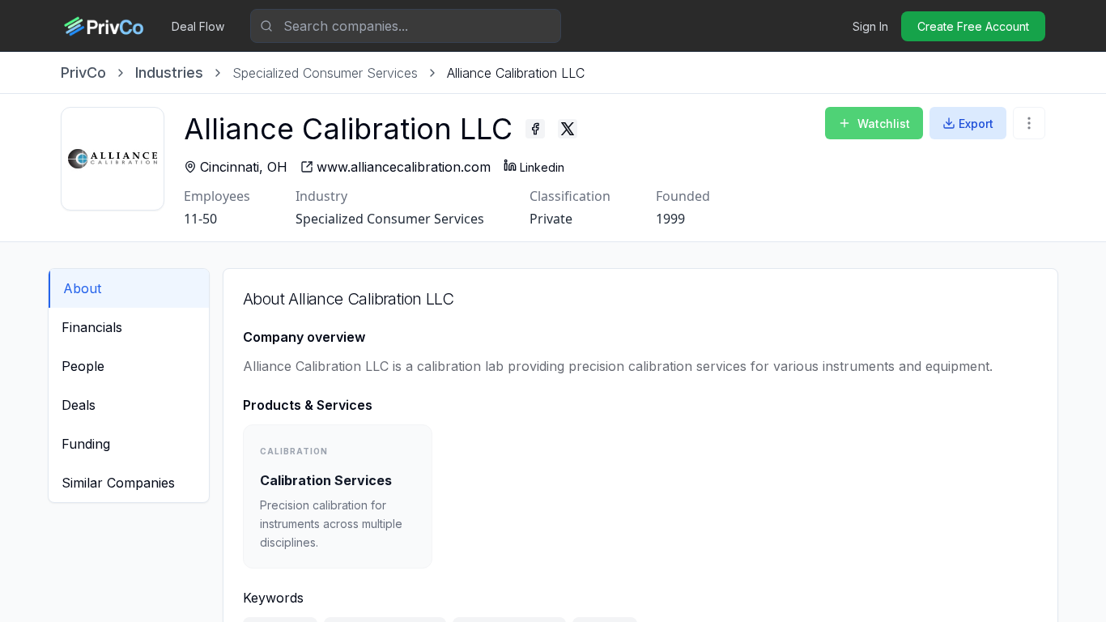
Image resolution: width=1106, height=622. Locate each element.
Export (976, 123)
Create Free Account (973, 26)
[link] (516, 73)
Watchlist (883, 123)
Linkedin (542, 167)
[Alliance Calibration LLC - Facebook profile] (535, 128)
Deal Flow (198, 26)
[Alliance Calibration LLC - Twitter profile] (567, 128)
